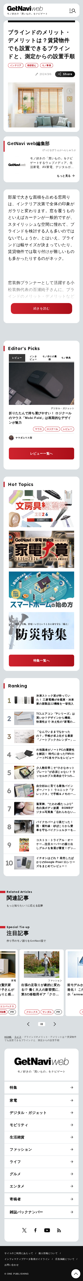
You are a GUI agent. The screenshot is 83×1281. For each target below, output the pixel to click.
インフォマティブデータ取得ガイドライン (27, 1259)
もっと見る (66, 176)
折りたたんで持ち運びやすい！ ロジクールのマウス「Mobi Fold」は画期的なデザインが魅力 (40, 417)
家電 (13, 1100)
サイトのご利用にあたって (18, 1253)
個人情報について (48, 1253)
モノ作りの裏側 (49, 358)
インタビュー (33, 358)
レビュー (17, 357)
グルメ (15, 1174)
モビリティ (19, 1125)
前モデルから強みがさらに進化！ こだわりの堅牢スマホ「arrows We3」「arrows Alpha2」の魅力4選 (41, 990)
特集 (13, 1087)
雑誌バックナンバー (26, 1212)
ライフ (17, 1037)
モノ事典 (66, 357)
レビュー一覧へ (41, 453)
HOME (8, 1037)
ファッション (9, 980)
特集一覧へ (41, 660)
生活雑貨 (17, 1137)
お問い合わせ (11, 1265)
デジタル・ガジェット (62, 408)
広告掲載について (64, 1259)
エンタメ (17, 1186)
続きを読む (41, 308)
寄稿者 (15, 1199)
